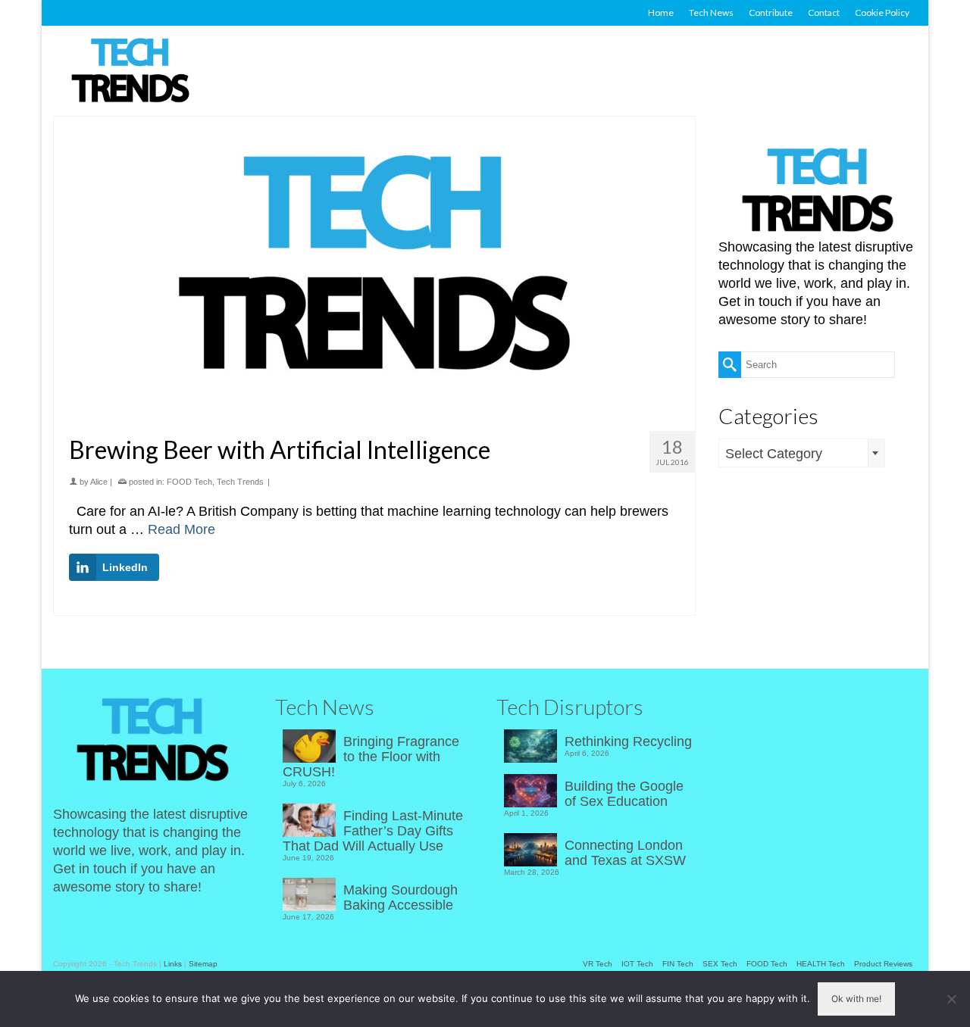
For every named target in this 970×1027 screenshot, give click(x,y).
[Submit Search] (729, 364)
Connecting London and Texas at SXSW (625, 853)
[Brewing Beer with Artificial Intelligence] (374, 268)
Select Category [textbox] (773, 453)
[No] (951, 999)
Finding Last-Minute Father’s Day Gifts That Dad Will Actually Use (373, 831)
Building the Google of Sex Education (624, 794)
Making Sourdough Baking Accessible (400, 897)
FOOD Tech (189, 481)
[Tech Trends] (130, 72)
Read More (181, 529)
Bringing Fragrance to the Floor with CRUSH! (371, 756)
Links (173, 964)
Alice (99, 481)
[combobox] (801, 453)
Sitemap (203, 964)
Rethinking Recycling (628, 741)
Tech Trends (240, 481)
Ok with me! (856, 998)
